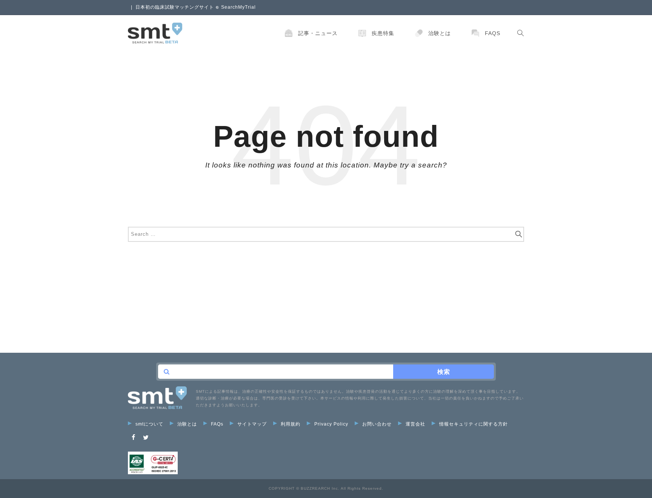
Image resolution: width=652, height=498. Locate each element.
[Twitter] (146, 437)
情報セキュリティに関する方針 (473, 424)
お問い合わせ (377, 424)
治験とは (439, 33)
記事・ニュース (318, 33)
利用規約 (290, 424)
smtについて (149, 424)
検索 (443, 372)
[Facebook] (133, 437)
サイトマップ (252, 424)
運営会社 (415, 424)
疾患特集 (383, 33)
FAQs (492, 33)
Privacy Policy (331, 424)
